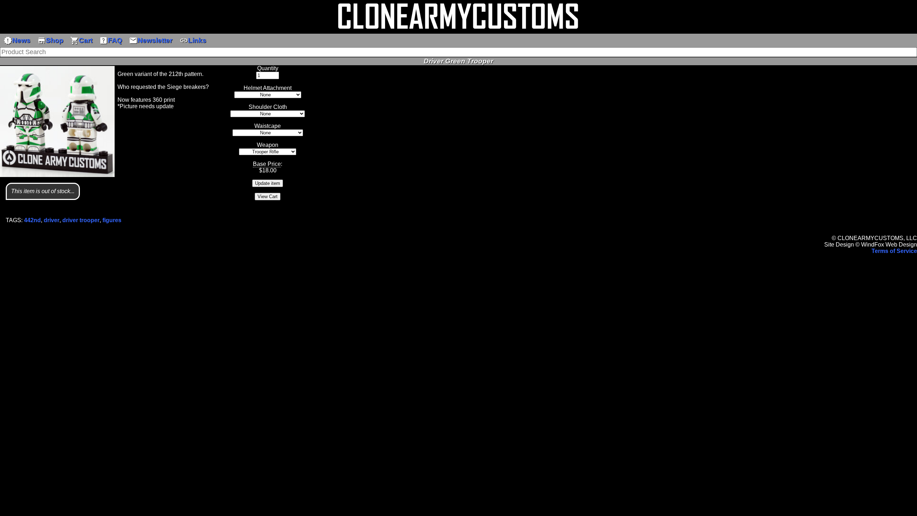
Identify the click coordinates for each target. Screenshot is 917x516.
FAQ (110, 40)
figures (111, 220)
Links (192, 40)
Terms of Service (894, 251)
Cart (81, 40)
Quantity (267, 68)
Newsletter (150, 40)
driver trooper (81, 220)
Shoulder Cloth (268, 107)
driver (51, 220)
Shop (50, 40)
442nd (32, 220)
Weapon (267, 145)
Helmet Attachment (268, 88)
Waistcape (267, 126)
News (17, 40)
